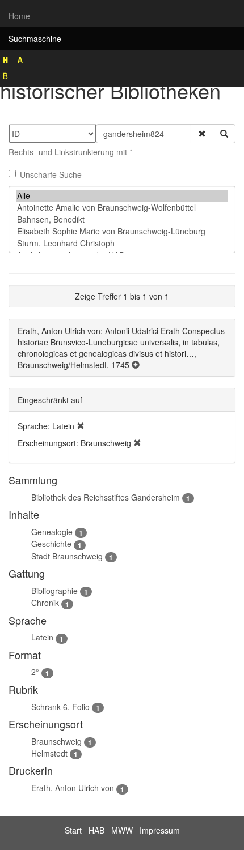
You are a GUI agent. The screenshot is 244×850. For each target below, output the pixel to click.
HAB (96, 830)
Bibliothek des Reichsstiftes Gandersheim (105, 497)
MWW (122, 830)
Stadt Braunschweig (67, 556)
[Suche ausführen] (224, 133)
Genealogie (52, 531)
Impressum (160, 830)
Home (19, 16)
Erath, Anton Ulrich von (72, 787)
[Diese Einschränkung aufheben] (81, 426)
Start (73, 830)
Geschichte (51, 543)
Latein (42, 637)
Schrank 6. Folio (60, 706)
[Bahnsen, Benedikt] (122, 219)
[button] (202, 133)
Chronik (45, 602)
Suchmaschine (35, 38)
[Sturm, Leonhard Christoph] (122, 243)
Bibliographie (54, 590)
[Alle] (122, 196)
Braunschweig (56, 741)
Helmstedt (49, 753)
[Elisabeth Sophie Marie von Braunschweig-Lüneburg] (122, 231)
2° (35, 671)
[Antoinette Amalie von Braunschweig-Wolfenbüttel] (122, 207)
